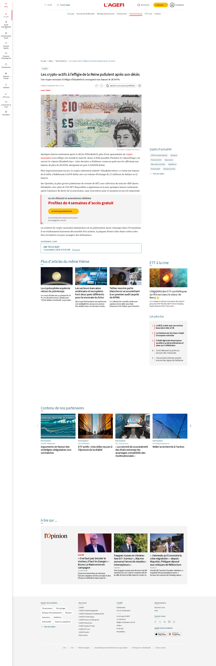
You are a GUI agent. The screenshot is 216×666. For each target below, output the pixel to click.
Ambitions (172, 164)
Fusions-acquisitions (63, 621)
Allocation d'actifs (158, 164)
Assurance (169, 160)
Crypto (45, 68)
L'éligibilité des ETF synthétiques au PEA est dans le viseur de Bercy (168, 294)
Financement (156, 160)
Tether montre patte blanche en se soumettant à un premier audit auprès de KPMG (125, 292)
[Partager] (97, 86)
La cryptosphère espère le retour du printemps (55, 289)
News (51, 61)
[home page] (114, 5)
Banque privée (169, 169)
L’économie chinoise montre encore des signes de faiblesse (169, 359)
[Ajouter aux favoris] (101, 86)
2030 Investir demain (159, 155)
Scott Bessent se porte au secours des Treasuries (167, 351)
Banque (174, 155)
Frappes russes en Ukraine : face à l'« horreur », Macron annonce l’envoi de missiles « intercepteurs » (130, 560)
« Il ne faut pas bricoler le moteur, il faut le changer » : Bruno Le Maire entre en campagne (93, 563)
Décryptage (60, 608)
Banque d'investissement (52, 613)
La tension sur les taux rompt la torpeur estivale (170, 334)
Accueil (43, 61)
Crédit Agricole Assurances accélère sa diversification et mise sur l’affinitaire (170, 343)
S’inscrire (76, 249)
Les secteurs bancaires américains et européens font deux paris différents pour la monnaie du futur (89, 292)
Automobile (155, 169)
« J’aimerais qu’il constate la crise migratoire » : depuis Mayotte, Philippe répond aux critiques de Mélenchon (166, 560)
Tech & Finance (60, 61)
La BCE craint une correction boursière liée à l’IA (169, 326)
